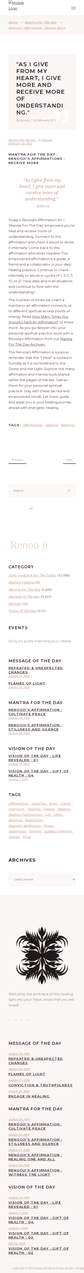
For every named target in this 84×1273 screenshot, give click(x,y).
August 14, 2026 (19, 764)
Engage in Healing (29, 1096)
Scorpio (35, 831)
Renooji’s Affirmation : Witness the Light (35, 1172)
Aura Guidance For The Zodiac (33, 575)
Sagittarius (17, 831)
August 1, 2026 (18, 1228)
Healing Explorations (25, 814)
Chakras (34, 809)
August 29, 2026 (19, 676)
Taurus (14, 837)
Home (13, 22)
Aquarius (38, 803)
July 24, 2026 (17, 1243)
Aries (53, 803)
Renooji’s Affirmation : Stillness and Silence (35, 727)
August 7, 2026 (18, 779)
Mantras (68, 425)
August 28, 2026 (19, 687)
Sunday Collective (58, 831)
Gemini (49, 809)
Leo (48, 814)
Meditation (34, 820)
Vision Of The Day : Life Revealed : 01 (35, 758)
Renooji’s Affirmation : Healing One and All (35, 1157)
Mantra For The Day (41, 22)
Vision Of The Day (23, 610)
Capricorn (16, 809)
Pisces (48, 825)
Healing (52, 425)
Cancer (65, 803)
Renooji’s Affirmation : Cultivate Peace (35, 712)
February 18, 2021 (20, 144)
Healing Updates (22, 582)
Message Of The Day (24, 596)
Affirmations (33, 425)
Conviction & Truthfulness (41, 1085)
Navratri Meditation (25, 825)
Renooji (47, 140)
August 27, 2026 (19, 1080)
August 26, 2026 (19, 1091)
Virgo (27, 837)
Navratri (15, 603)
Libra (58, 814)
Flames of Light (27, 683)
